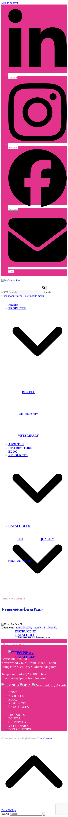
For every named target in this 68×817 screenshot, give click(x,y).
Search (5, 813)
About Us (16, 696)
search (4, 291)
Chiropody (17, 722)
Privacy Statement (44, 738)
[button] (22, 295)
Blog (12, 699)
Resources (17, 703)
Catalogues (18, 707)
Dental (14, 718)
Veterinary (18, 725)
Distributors (19, 729)
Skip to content (9, 2)
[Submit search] (44, 814)
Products (16, 714)
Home (13, 692)
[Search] (44, 288)
